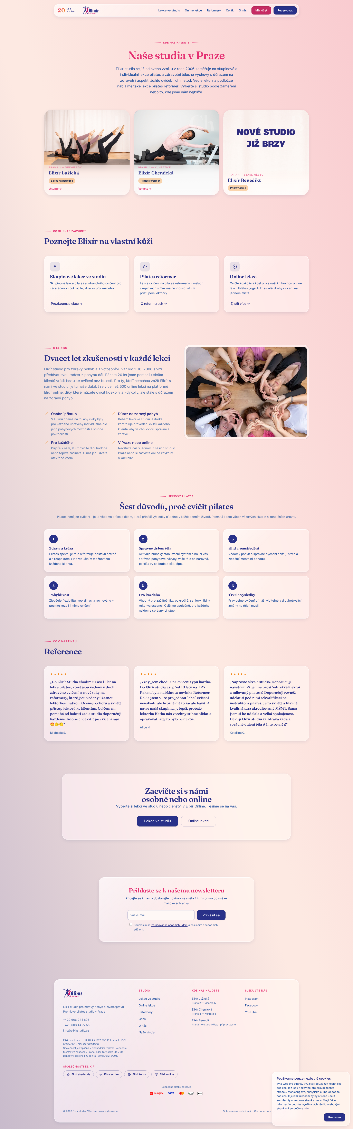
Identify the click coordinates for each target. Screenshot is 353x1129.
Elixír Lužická (204, 1000)
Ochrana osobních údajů (237, 1111)
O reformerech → (154, 304)
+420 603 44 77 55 (76, 1025)
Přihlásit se (211, 915)
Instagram (251, 998)
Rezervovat (285, 10)
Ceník (230, 10)
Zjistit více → (240, 304)
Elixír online (167, 1074)
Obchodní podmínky (265, 1111)
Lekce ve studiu (169, 10)
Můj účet (261, 10)
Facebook (251, 1005)
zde (306, 1108)
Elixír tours (139, 1074)
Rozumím (334, 1117)
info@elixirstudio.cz (76, 1030)
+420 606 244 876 (76, 1019)
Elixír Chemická (204, 1011)
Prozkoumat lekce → (67, 304)
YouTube (251, 1012)
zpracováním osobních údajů (169, 925)
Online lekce (193, 10)
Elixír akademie (80, 1074)
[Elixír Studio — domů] (90, 10)
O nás (243, 10)
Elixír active (111, 1074)
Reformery (214, 10)
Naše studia (147, 1032)
